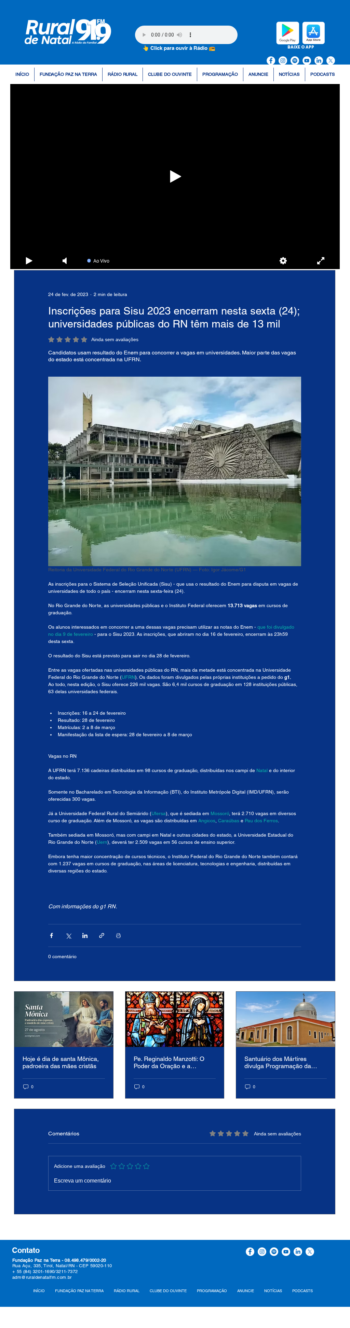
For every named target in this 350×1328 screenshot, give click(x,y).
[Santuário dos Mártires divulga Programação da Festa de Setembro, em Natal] (285, 1019)
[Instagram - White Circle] (283, 60)
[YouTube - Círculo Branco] (306, 60)
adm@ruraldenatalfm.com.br (42, 1277)
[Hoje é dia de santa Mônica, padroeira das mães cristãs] (63, 1019)
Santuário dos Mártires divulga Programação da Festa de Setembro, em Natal (284, 1062)
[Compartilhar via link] (101, 935)
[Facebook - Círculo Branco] (271, 60)
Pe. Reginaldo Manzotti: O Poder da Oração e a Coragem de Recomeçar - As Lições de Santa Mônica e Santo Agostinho (173, 1062)
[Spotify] (295, 60)
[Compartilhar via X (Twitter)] (68, 935)
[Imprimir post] (118, 935)
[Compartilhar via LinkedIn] (85, 935)
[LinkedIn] (318, 60)
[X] (330, 60)
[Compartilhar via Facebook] (51, 935)
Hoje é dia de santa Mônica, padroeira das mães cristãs (61, 1062)
